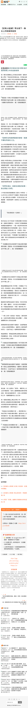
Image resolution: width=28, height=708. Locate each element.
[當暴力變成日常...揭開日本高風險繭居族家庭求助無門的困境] (6, 658)
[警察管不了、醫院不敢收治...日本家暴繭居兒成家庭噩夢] (6, 650)
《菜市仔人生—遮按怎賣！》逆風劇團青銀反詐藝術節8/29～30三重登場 (19, 620)
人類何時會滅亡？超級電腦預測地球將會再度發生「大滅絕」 (14, 548)
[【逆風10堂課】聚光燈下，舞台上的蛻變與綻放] (6, 638)
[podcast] (21, 1)
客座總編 (3, 4)
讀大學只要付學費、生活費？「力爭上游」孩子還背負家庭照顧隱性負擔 (19, 665)
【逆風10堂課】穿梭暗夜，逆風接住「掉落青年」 (19, 628)
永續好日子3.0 (11, 4)
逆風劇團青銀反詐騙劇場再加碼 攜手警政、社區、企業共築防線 (19, 612)
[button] (26, 1)
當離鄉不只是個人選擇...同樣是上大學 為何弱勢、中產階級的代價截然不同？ (19, 673)
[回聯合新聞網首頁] (2, 2)
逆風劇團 (5, 554)
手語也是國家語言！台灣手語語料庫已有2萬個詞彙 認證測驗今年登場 (19, 689)
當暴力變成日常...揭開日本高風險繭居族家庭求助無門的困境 (19, 657)
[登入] (24, 1)
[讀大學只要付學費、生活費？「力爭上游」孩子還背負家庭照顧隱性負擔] (6, 666)
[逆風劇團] (14, 562)
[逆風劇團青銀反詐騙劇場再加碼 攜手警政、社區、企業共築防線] (6, 613)
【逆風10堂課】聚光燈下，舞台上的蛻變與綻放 (18, 636)
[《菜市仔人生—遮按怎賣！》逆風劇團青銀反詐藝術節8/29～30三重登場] (6, 621)
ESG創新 (19, 4)
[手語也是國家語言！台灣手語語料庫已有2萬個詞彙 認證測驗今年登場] (6, 690)
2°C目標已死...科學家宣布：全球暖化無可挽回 (14, 543)
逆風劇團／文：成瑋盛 (12, 33)
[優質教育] (2, 62)
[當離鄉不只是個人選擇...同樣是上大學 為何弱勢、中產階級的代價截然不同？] (6, 674)
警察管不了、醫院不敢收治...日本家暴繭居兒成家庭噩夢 (19, 649)
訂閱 (20, 702)
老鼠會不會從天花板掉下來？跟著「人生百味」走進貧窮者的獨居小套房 (19, 681)
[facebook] (19, 1)
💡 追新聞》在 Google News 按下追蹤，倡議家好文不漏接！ (14, 539)
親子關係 (20, 554)
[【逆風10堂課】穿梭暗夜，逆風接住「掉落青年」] (6, 630)
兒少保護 (12, 554)
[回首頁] (5, 2)
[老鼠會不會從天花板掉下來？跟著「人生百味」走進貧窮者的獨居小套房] (6, 682)
